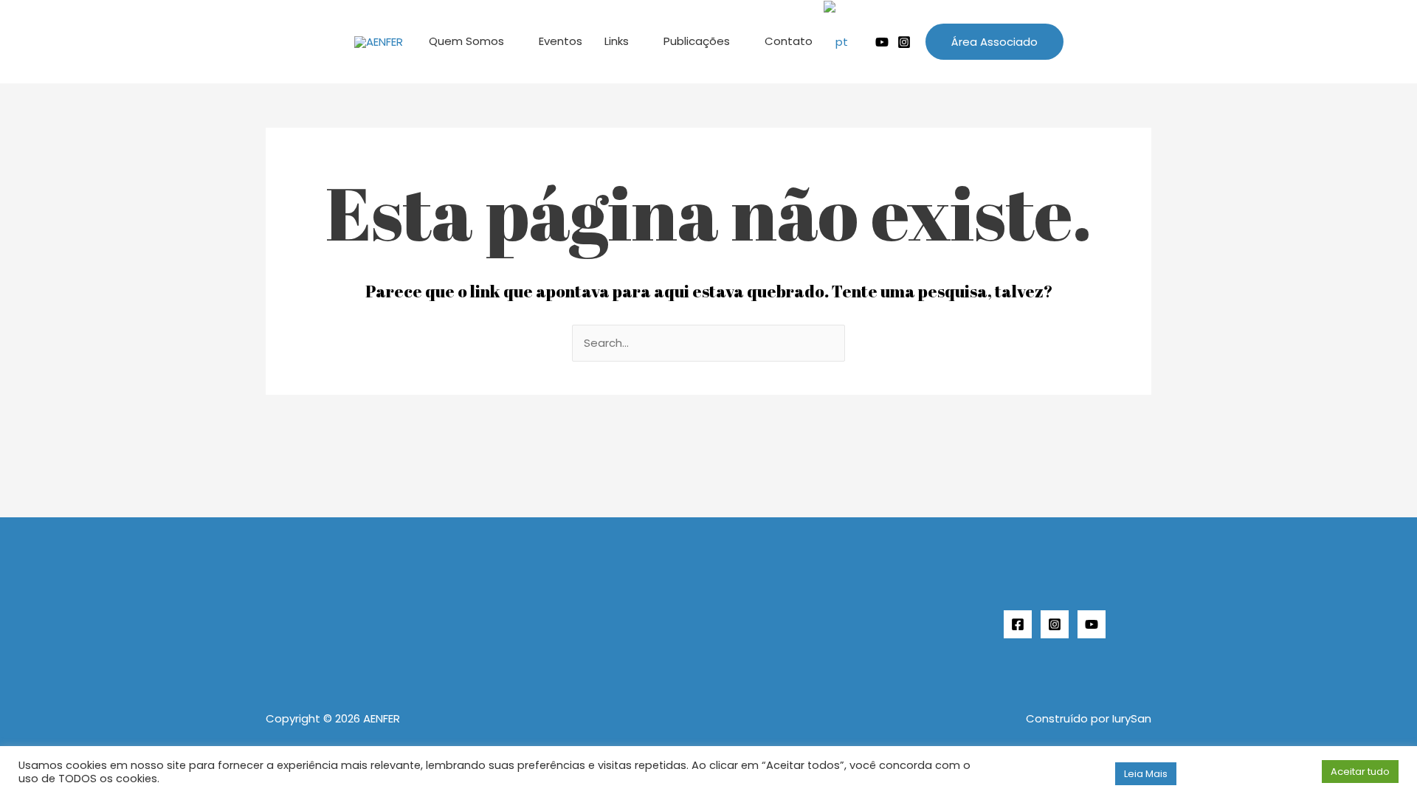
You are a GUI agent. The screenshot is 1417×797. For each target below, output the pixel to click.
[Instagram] (904, 42)
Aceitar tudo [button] (1360, 772)
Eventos (560, 41)
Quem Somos (466, 41)
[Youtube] (882, 42)
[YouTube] (1092, 624)
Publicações (696, 41)
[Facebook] (1018, 624)
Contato (789, 41)
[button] (994, 42)
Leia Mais (1146, 774)
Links (616, 41)
